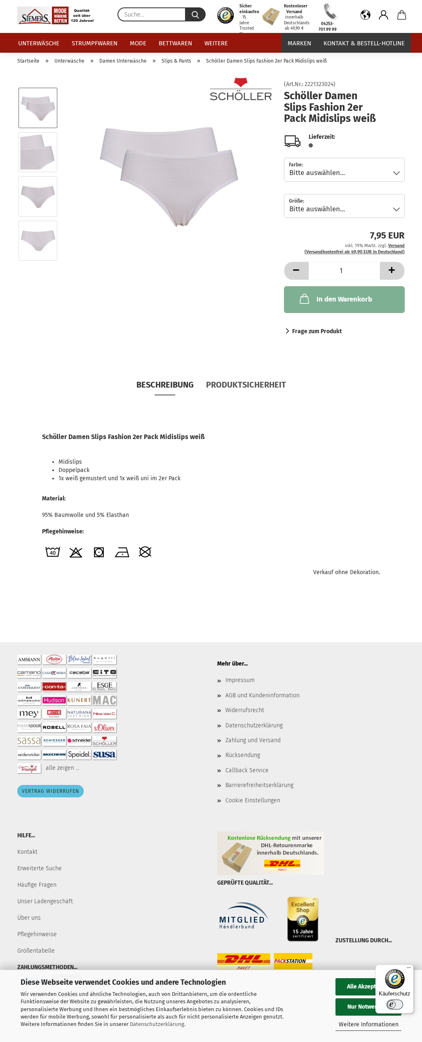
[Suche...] (195, 14)
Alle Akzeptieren (368, 986)
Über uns (29, 917)
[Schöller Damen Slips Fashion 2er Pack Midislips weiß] (168, 174)
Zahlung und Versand (253, 740)
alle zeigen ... (63, 767)
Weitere (216, 43)
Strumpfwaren (94, 43)
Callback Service (247, 770)
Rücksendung (242, 755)
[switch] (395, 1004)
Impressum (240, 680)
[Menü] (409, 969)
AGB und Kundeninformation (262, 695)
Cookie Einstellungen (252, 800)
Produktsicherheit (246, 385)
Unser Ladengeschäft (45, 901)
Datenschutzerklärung (157, 1024)
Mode (138, 43)
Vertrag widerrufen (50, 791)
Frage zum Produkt (317, 331)
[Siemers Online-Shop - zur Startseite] (58, 15)
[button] (365, 16)
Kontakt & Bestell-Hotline (364, 43)
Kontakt (27, 851)
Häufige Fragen (36, 884)
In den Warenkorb (344, 299)
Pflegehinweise (37, 934)
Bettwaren (175, 43)
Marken (299, 43)
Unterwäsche (38, 43)
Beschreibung (165, 385)
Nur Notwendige (368, 1006)
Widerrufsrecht (244, 710)
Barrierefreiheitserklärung (259, 785)
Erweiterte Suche (39, 868)
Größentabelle (36, 950)
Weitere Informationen (369, 1024)
